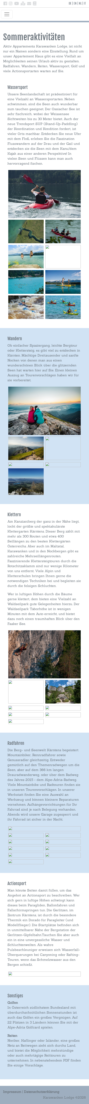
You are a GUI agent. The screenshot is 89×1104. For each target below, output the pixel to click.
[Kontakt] (29, 4)
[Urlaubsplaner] (34, 4)
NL (80, 3)
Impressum (12, 1092)
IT (85, 3)
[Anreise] (23, 4)
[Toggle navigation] (7, 14)
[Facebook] (5, 4)
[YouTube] (16, 4)
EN (75, 3)
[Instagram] (10, 4)
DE (70, 3)
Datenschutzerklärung (41, 1092)
